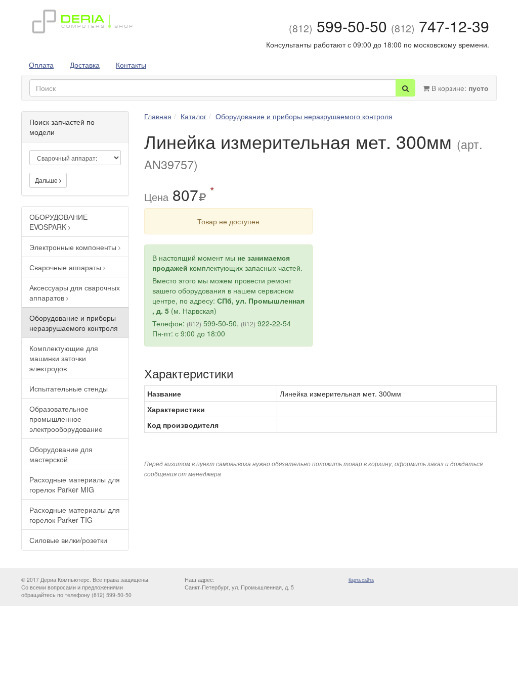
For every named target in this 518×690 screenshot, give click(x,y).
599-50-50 (338, 26)
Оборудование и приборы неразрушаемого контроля (73, 323)
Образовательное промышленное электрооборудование (66, 419)
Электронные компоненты (73, 247)
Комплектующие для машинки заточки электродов (63, 358)
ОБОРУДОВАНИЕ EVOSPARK (58, 222)
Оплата (41, 65)
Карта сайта (361, 580)
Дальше (47, 180)
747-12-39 (440, 26)
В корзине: (459, 88)
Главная (157, 116)
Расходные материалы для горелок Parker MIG (74, 484)
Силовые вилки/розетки (68, 540)
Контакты (131, 65)
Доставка (85, 65)
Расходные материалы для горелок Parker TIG (74, 515)
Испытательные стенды (68, 388)
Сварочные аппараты (66, 267)
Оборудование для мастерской (61, 454)
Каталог (193, 116)
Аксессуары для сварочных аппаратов (74, 292)
